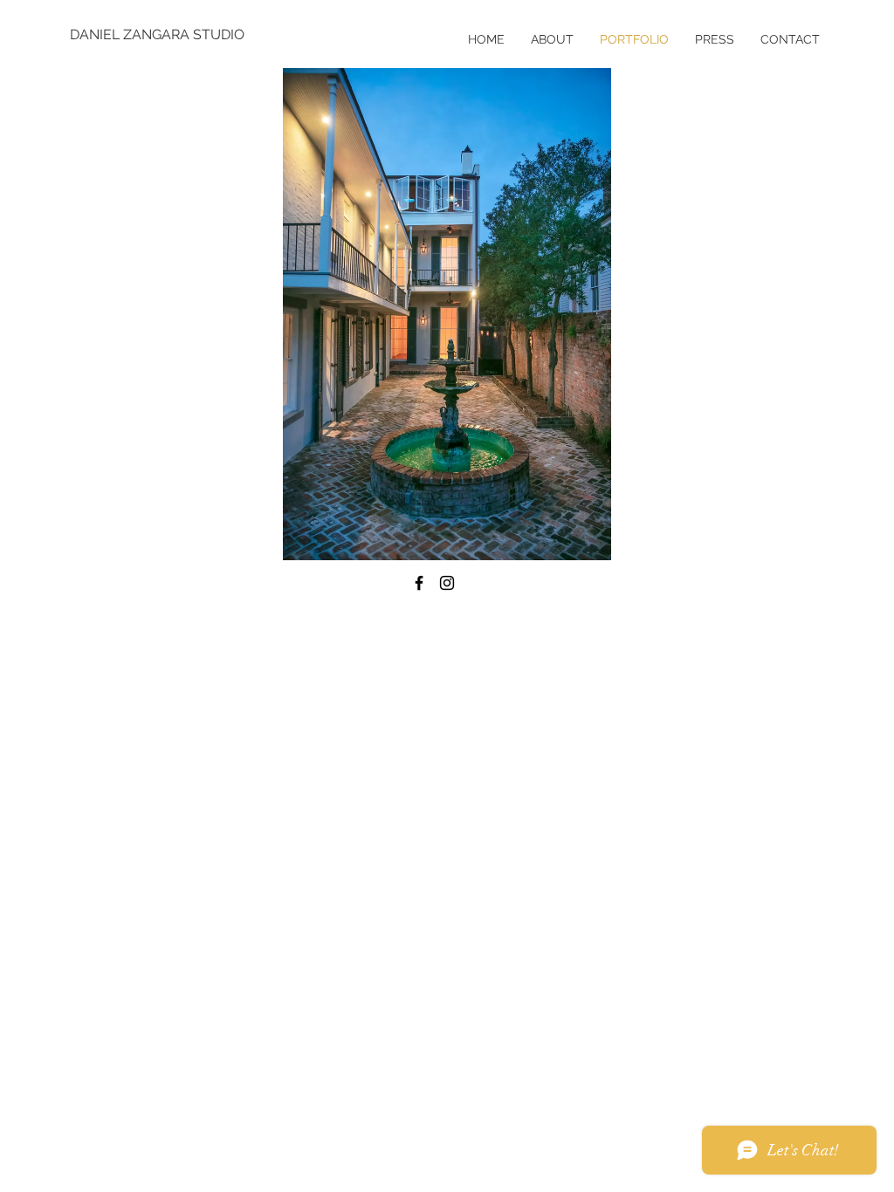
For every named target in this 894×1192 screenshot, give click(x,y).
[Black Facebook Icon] (419, 583)
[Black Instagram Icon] (447, 583)
